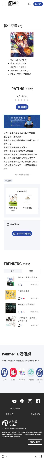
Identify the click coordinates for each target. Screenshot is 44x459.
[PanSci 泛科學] (15, 3)
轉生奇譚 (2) (21, 59)
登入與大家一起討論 (22, 233)
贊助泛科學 (35, 441)
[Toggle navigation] (4, 4)
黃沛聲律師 (38, 434)
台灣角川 (23, 66)
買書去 (24, 106)
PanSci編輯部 (7, 434)
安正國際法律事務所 (7, 437)
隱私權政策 (35, 413)
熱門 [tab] (31, 271)
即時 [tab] (13, 271)
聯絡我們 (9, 413)
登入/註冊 (38, 4)
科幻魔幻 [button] (8, 180)
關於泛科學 (15, 408)
